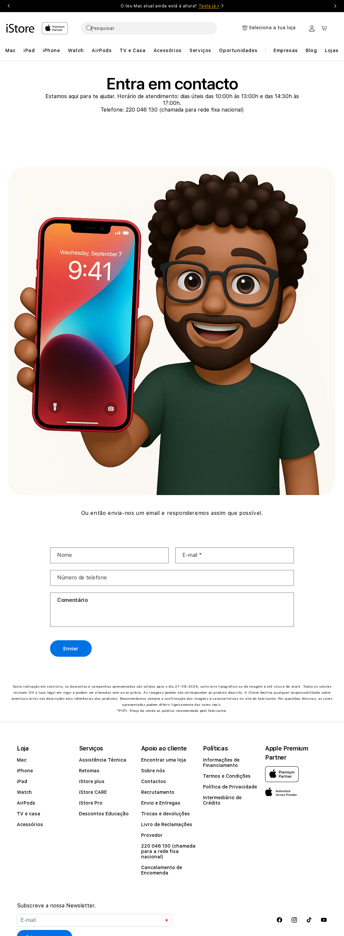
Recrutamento (157, 792)
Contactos (153, 781)
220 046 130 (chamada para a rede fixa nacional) (168, 851)
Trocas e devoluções (165, 813)
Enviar (70, 649)
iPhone (25, 770)
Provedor (152, 835)
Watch (24, 792)
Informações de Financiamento (221, 762)
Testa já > (209, 6)
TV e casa (28, 813)
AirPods (26, 803)
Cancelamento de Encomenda (161, 870)
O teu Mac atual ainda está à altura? (170, 6)
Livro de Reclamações (166, 824)
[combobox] (149, 28)
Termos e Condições (227, 776)
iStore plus (91, 781)
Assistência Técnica (102, 760)
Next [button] (335, 6)
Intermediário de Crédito (222, 800)
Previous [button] (8, 6)
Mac (22, 760)
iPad (22, 781)
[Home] (20, 28)
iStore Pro (90, 803)
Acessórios (30, 824)
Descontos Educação (104, 813)
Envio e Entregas (160, 803)
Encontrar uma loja (163, 760)
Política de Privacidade (230, 786)
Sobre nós (153, 770)
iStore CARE (93, 792)
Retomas (89, 770)
